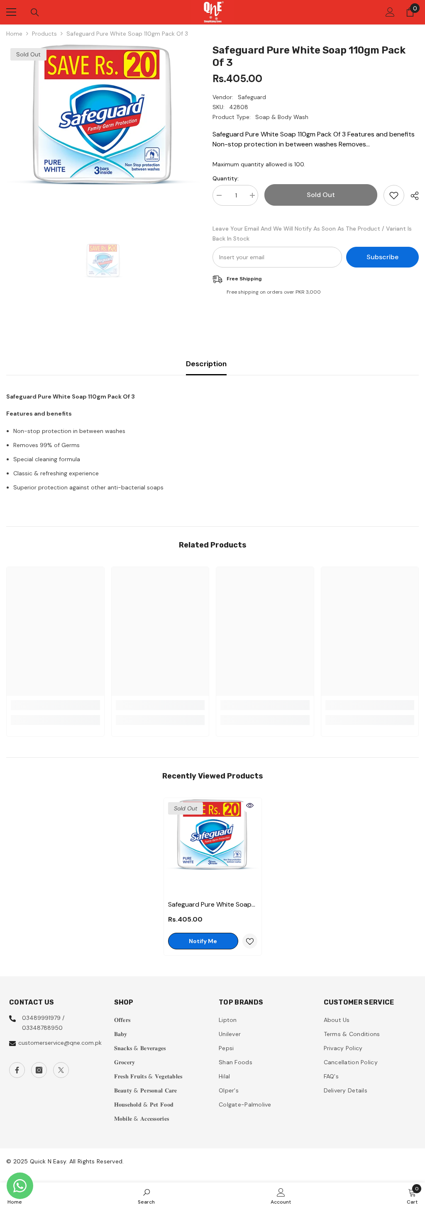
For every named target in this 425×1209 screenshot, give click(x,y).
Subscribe (382, 257)
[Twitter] (61, 1070)
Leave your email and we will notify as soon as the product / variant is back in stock (312, 233)
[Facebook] (17, 1070)
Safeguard (252, 97)
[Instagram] (39, 1070)
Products (44, 33)
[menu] (11, 12)
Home (14, 33)
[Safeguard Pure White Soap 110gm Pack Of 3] (212, 846)
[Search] (35, 12)
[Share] (411, 196)
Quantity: (225, 178)
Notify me (203, 941)
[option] (103, 139)
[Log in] (390, 12)
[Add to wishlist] (393, 195)
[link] (55, 705)
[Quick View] (249, 805)
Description (206, 364)
